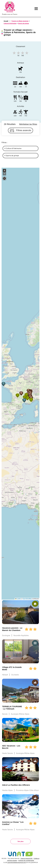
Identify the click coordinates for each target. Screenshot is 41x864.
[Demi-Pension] (20, 98)
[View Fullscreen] (4, 178)
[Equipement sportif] (20, 112)
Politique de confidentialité (26, 860)
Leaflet (18, 599)
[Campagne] (26, 83)
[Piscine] (15, 112)
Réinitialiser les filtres (28, 124)
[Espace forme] (26, 112)
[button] (24, 400)
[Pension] (15, 98)
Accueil (6, 21)
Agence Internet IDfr (27, 858)
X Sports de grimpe (11, 156)
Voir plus (20, 841)
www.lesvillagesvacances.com (17, 862)
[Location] (26, 98)
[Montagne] (20, 83)
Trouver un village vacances (19, 21)
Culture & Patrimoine (10, 23)
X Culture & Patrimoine (12, 148)
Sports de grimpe (23, 23)
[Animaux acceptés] (20, 69)
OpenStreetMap (27, 599)
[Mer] (15, 83)
